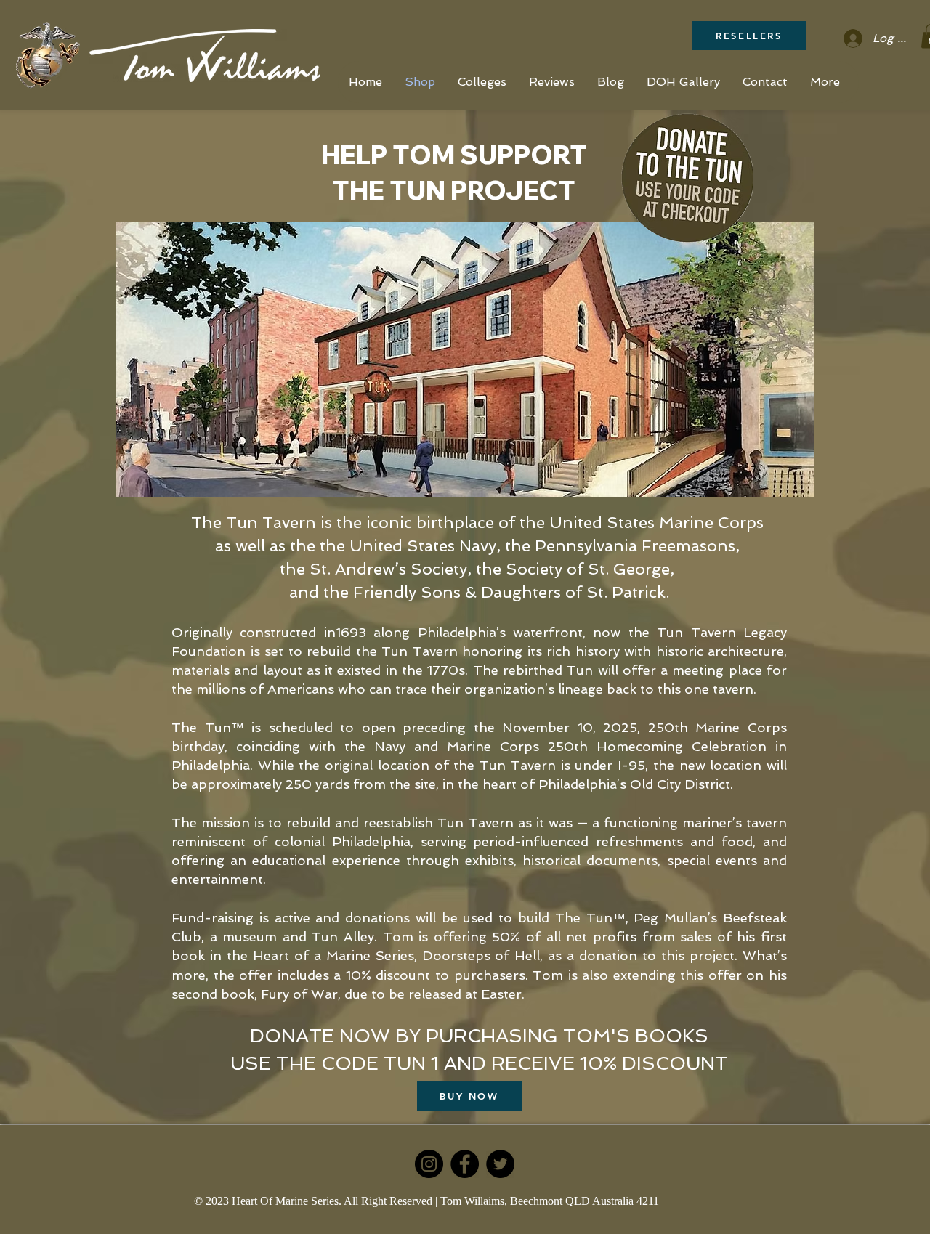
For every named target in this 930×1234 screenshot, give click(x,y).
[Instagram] (429, 1164)
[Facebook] (464, 1164)
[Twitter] (500, 1164)
